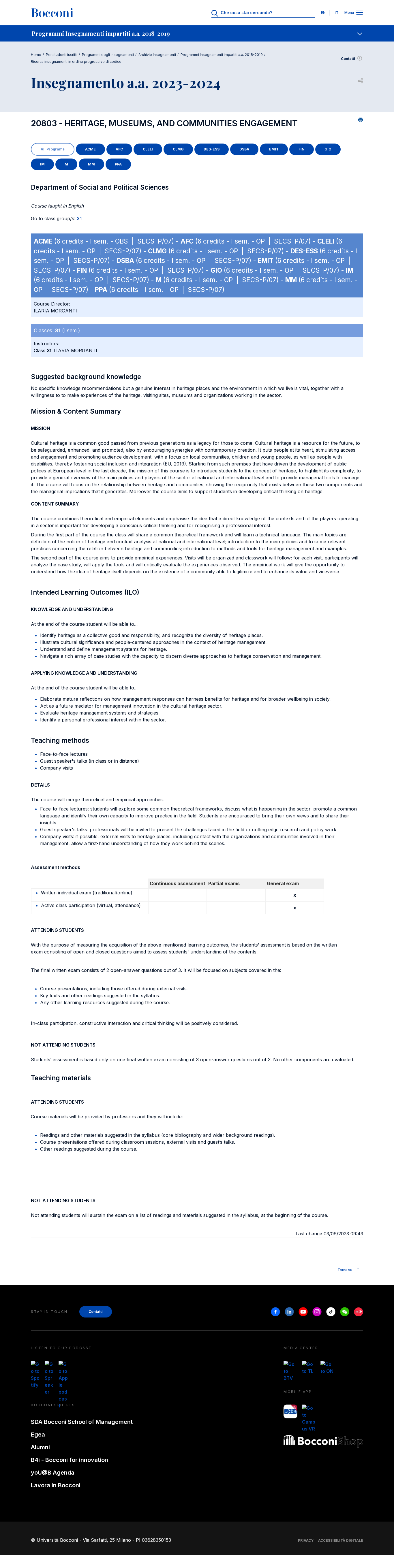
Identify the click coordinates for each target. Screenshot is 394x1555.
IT (336, 12)
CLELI (148, 149)
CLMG (178, 149)
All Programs (53, 149)
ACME (90, 149)
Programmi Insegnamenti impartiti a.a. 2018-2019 (222, 54)
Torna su (344, 1270)
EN (323, 12)
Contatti (348, 58)
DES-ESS (211, 149)
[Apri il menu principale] (359, 13)
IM (42, 164)
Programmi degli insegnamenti (108, 54)
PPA (118, 164)
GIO (327, 149)
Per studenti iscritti (61, 54)
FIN (302, 149)
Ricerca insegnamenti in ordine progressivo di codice (76, 61)
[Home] (52, 12)
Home (36, 54)
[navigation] (197, 33)
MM (91, 164)
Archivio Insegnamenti (157, 54)
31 (79, 218)
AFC (119, 149)
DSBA (244, 149)
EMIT (274, 149)
